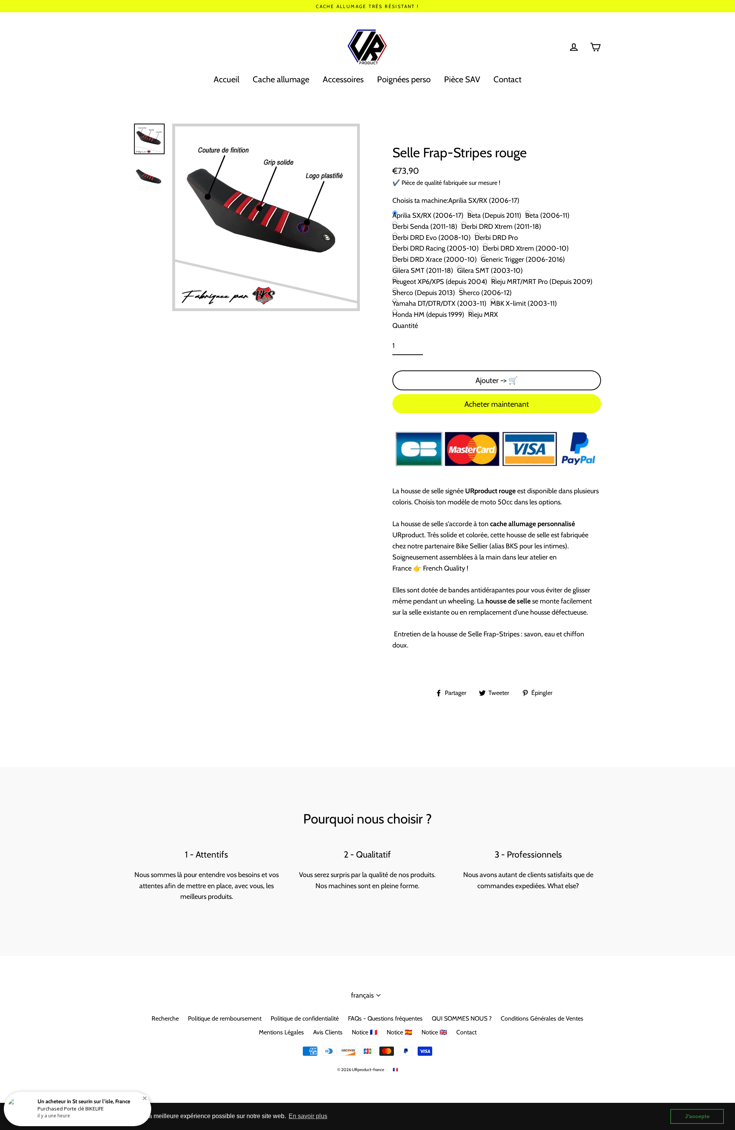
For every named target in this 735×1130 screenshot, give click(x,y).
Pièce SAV (462, 79)
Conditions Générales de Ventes (542, 1018)
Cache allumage (281, 79)
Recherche (165, 1018)
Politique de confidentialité (305, 1018)
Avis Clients (328, 1032)
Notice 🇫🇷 (364, 1032)
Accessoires (343, 79)
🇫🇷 (395, 1069)
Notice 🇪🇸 (399, 1032)
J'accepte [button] (697, 1116)
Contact (507, 79)
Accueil (226, 79)
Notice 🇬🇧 (434, 1032)
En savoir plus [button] (308, 1116)
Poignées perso (404, 79)
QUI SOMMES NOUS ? (462, 1018)
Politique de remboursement (224, 1018)
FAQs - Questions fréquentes (385, 1018)
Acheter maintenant (496, 404)
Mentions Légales (281, 1032)
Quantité (405, 325)
